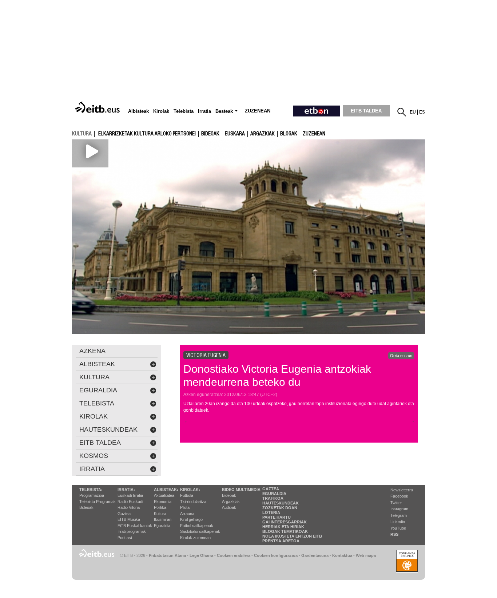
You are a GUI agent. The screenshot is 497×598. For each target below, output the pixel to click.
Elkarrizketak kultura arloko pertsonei (147, 134)
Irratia (92, 468)
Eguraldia (162, 525)
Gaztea (124, 513)
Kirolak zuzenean (195, 537)
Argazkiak (231, 501)
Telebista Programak (97, 501)
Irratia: (126, 489)
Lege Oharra (201, 555)
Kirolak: (190, 489)
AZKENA (92, 351)
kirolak (93, 416)
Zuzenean (314, 134)
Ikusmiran (162, 519)
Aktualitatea (164, 495)
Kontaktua (342, 555)
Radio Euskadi (130, 501)
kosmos (93, 455)
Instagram (399, 509)
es (422, 112)
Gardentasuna (315, 555)
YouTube (398, 528)
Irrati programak (132, 531)
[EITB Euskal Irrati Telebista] (98, 107)
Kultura (160, 513)
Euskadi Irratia (130, 495)
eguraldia (98, 390)
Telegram (398, 515)
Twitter (396, 502)
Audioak (229, 507)
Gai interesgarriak (284, 522)
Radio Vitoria (129, 507)
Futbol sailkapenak (196, 525)
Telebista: (91, 489)
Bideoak (210, 134)
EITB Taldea (100, 442)
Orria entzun (401, 355)
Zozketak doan (279, 508)
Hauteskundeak (280, 503)
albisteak (97, 364)
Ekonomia (162, 501)
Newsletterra (401, 490)
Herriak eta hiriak (283, 526)
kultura (82, 133)
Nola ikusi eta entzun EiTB (292, 536)
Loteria (271, 512)
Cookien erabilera (233, 555)
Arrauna (187, 513)
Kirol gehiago (191, 519)
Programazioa (91, 495)
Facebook (399, 496)
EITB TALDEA (366, 111)
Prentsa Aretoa (280, 541)
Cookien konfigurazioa (276, 555)
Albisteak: (166, 489)
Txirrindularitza (193, 501)
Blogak (288, 134)
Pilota (185, 507)
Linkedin (397, 521)
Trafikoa (272, 498)
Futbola (186, 495)
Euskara (235, 134)
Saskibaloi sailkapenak (200, 531)
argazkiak (262, 134)
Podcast (125, 537)
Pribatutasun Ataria (167, 555)
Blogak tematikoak (285, 531)
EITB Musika (129, 519)
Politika (160, 507)
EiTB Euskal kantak (135, 525)
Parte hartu (276, 517)
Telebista (96, 403)
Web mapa (366, 555)
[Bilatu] (401, 112)
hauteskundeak (108, 429)
